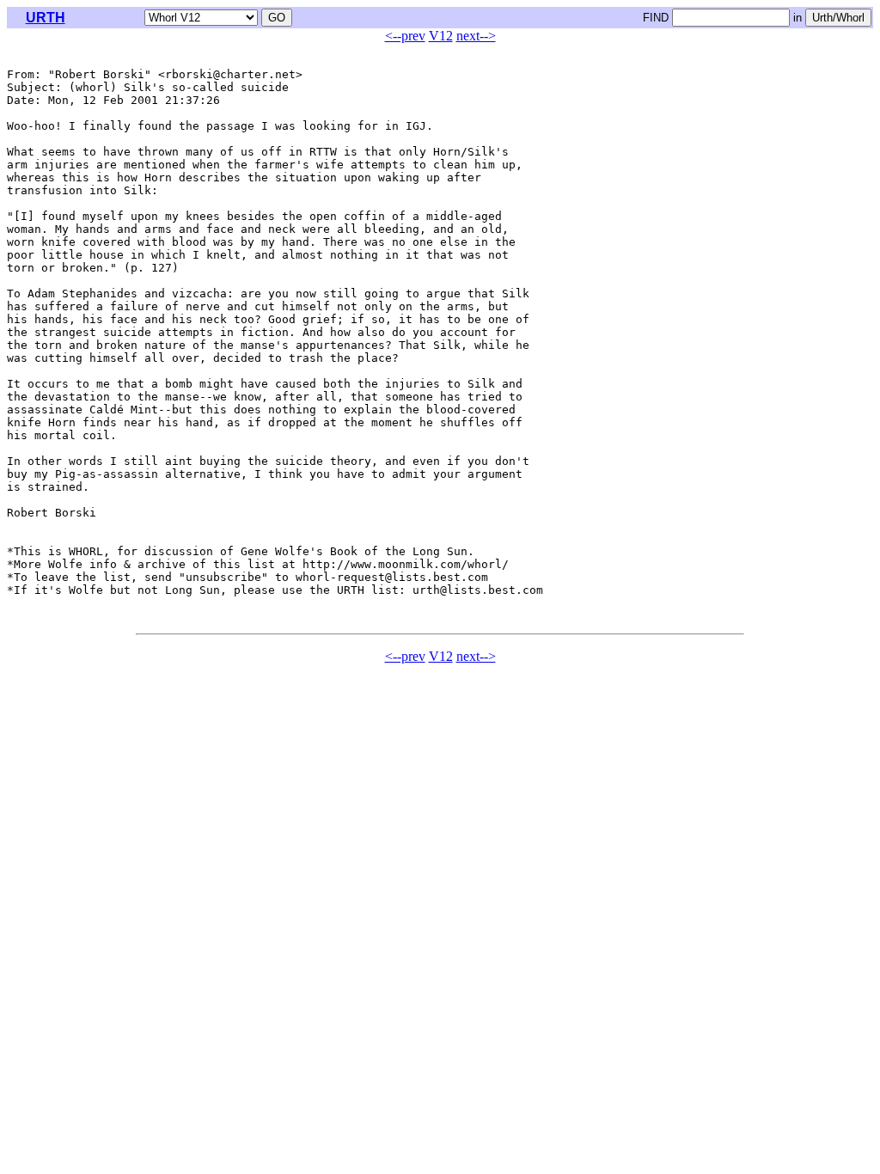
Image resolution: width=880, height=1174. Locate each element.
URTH (45, 17)
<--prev (405, 35)
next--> (476, 35)
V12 (441, 35)
